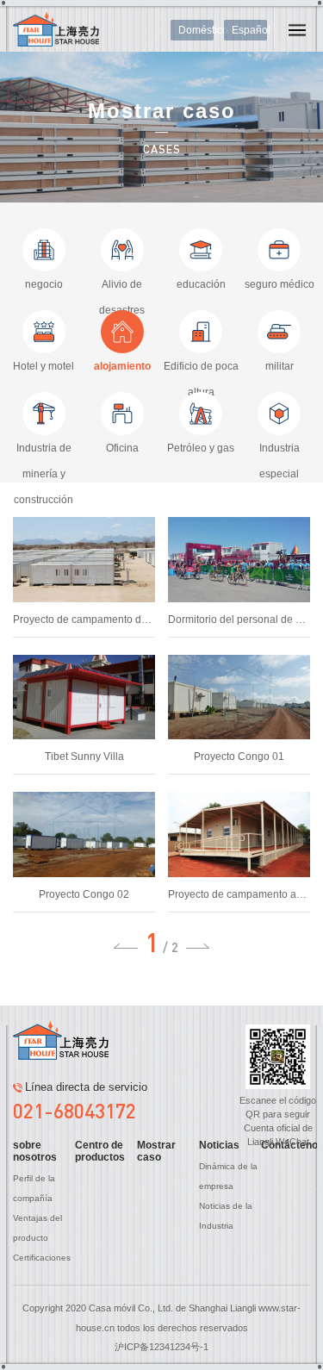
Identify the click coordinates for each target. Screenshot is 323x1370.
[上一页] (126, 946)
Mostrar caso (156, 1151)
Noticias (219, 1145)
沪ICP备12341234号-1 (161, 1347)
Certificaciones (42, 1257)
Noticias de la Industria (225, 1215)
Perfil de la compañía (34, 1188)
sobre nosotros (35, 1151)
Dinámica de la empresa (228, 1176)
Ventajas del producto (37, 1227)
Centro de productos (100, 1151)
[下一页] (198, 946)
